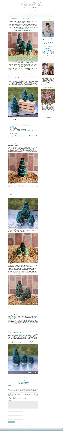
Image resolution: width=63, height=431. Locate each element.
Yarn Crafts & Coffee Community (23, 381)
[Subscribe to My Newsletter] (48, 51)
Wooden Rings (15, 128)
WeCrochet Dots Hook (27, 125)
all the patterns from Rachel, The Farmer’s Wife (19, 335)
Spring (33, 390)
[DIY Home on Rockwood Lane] (46, 43)
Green (18, 390)
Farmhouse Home (11, 390)
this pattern (32, 135)
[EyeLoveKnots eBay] (51, 43)
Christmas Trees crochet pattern (15, 307)
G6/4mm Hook (15, 390)
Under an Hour (35, 391)
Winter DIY (16, 391)
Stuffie (15, 391)
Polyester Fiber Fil (13, 127)
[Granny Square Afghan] (48, 96)
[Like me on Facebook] (43, 42)
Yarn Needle (12, 126)
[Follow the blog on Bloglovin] (50, 42)
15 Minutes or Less (14, 389)
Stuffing (18, 391)
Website (9, 417)
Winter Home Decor (20, 391)
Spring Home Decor (11, 391)
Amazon (23, 389)
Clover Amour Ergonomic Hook (30, 121)
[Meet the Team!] (48, 69)
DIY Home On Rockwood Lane (23, 382)
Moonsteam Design (36, 430)
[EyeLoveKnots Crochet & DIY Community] (44, 43)
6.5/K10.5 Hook (19, 389)
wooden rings (27, 150)
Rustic (31, 390)
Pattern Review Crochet (26, 390)
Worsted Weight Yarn (34, 391)
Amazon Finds (26, 389)
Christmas (36, 389)
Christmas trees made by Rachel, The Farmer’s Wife (25, 73)
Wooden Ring (25, 391)
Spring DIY (35, 390)
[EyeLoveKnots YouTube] (52, 42)
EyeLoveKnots (31, 6)
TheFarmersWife (30, 391)
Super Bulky (21, 391)
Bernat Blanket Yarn (31, 389)
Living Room (21, 390)
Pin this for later (20, 30)
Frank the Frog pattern (18, 342)
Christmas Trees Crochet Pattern (15, 130)
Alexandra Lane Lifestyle (23, 383)
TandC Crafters (25, 391)
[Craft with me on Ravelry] (48, 42)
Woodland (29, 391)
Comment (9, 400)
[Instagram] (46, 42)
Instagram (31, 64)
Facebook (22, 64)
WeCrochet (10, 391)
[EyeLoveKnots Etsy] (49, 43)
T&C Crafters (30, 62)
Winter (13, 391)
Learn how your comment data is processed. (28, 425)
